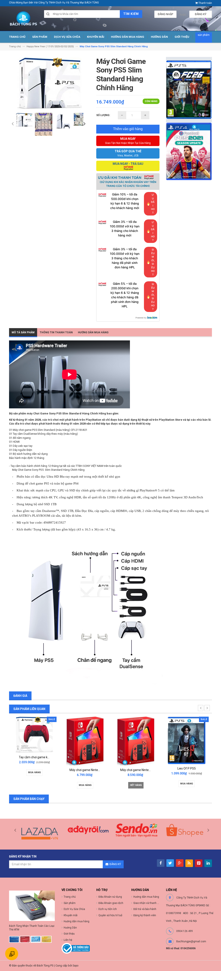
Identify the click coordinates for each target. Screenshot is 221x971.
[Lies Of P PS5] (186, 740)
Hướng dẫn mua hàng (93, 332)
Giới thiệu (69, 933)
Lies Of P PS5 (186, 768)
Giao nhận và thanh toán (148, 903)
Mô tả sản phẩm (23, 332)
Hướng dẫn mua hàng (146, 896)
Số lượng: (103, 115)
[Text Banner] (189, 151)
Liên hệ (68, 939)
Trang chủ (70, 896)
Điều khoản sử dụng (110, 896)
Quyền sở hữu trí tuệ (110, 915)
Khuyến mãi (70, 915)
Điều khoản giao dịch (110, 903)
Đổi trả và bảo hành (144, 909)
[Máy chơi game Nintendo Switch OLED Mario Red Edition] (85, 741)
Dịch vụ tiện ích (107, 909)
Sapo (75, 965)
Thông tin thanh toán (56, 332)
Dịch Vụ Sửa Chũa (74, 909)
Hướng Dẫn (70, 927)
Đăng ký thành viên (144, 915)
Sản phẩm (70, 903)
